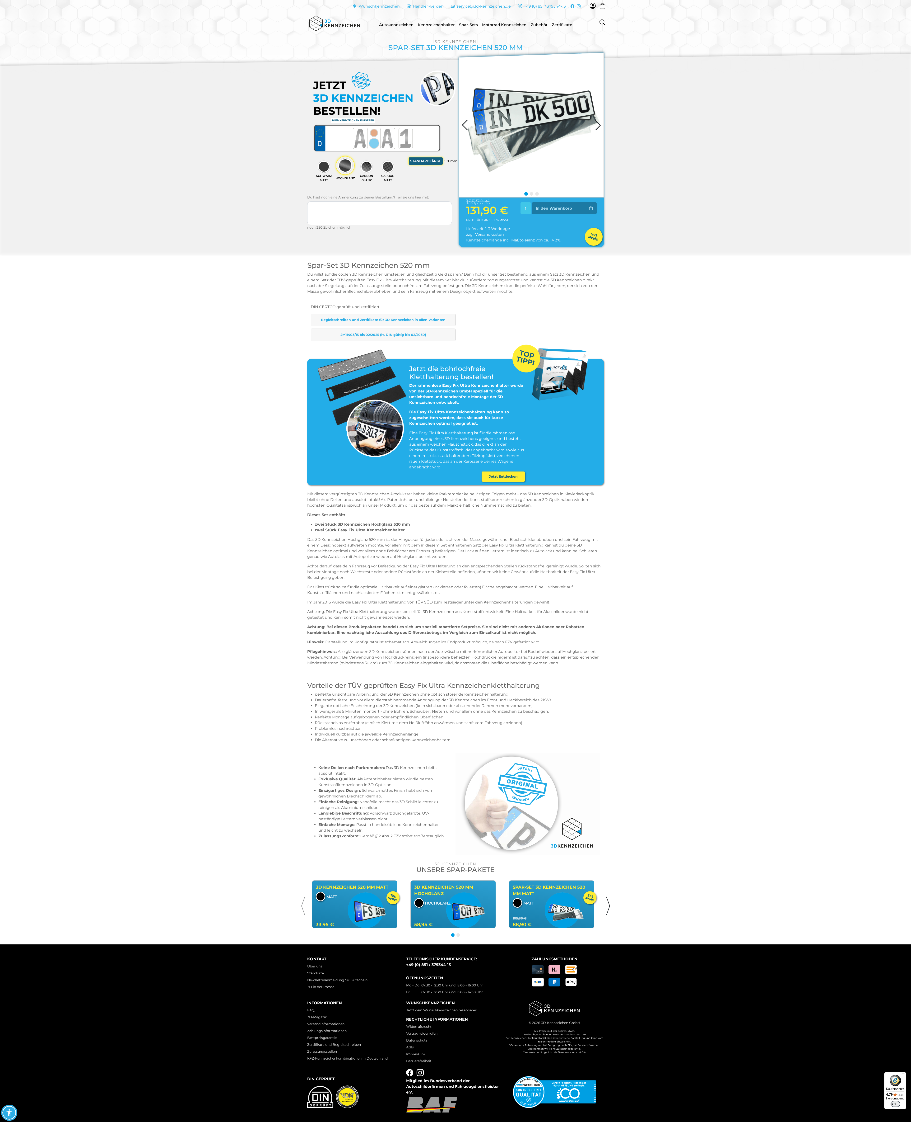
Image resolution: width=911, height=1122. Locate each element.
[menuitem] (396, 23)
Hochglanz (345, 178)
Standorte (315, 973)
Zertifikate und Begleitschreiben (334, 1044)
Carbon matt (388, 178)
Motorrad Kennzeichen (504, 25)
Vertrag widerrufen (421, 1033)
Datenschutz (416, 1040)
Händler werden (428, 6)
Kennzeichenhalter (436, 25)
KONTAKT (316, 959)
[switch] (895, 1104)
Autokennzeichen (396, 25)
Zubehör (539, 25)
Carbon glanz (366, 178)
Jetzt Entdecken (503, 476)
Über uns (314, 966)
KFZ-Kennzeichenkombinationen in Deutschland (347, 1058)
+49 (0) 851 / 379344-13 (544, 6)
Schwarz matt (324, 178)
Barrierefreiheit (419, 1061)
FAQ (311, 1010)
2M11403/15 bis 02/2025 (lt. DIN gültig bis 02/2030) (383, 335)
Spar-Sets (468, 25)
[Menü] (903, 1075)
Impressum (415, 1054)
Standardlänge (426, 161)
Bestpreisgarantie (322, 1038)
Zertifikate (562, 25)
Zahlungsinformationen (327, 1031)
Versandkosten (489, 234)
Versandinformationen (325, 1024)
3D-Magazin (317, 1017)
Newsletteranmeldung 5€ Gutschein (337, 980)
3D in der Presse (320, 987)
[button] (303, 906)
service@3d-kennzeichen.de (483, 6)
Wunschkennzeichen (379, 6)
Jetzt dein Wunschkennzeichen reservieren (441, 1010)
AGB (410, 1047)
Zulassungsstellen (322, 1051)
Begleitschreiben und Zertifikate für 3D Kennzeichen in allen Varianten (383, 320)
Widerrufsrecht (419, 1026)
